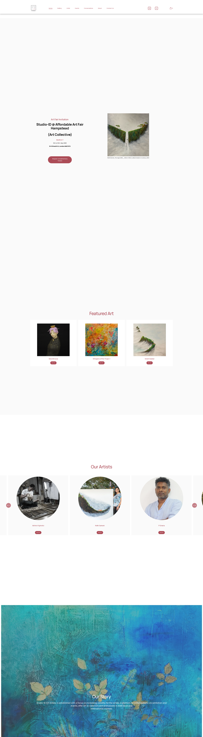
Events (77, 8)
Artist (68, 8)
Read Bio (38, 532)
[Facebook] (156, 8)
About (100, 8)
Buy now (53, 362)
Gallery (59, 8)
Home (50, 8)
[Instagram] (149, 8)
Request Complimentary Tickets (60, 160)
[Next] (194, 505)
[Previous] (8, 505)
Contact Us (110, 8)
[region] (101, 505)
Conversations (88, 8)
